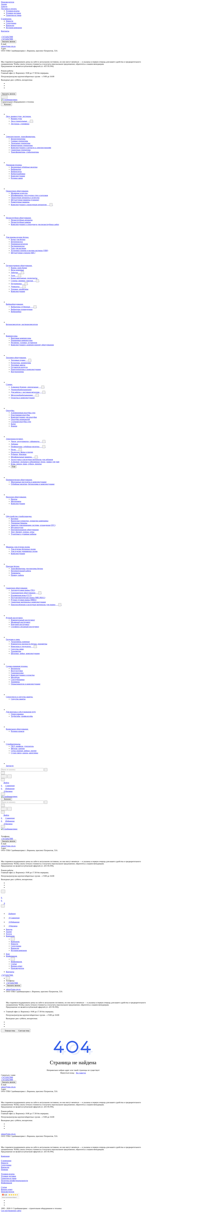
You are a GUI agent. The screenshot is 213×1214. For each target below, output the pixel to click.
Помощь (4, 1169)
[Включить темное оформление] (4, 97)
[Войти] (2, 895)
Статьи (4, 1187)
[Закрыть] (3, 905)
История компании (14, 28)
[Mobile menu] (3, 826)
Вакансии (10, 25)
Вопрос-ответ (6, 1189)
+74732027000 (7, 37)
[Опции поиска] (3, 773)
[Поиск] (3, 891)
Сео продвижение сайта (11, 1211)
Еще (13, 466)
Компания (5, 1156)
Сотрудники (11, 23)
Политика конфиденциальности (14, 1181)
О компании (6, 1161)
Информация (6, 1183)
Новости (9, 21)
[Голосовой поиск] (4, 776)
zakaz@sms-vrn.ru (8, 46)
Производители (7, 1192)
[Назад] (13, 939)
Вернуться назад (67, 1073)
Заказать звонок (8, 41)
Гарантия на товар (13, 15)
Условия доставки (13, 13)
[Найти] (9, 776)
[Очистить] (45, 769)
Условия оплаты (12, 11)
